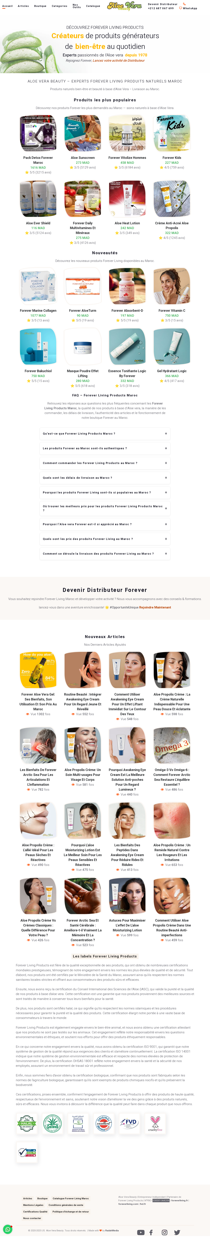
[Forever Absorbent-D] (127, 286)
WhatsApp (189, 8)
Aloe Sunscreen (83, 157)
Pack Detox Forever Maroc (38, 160)
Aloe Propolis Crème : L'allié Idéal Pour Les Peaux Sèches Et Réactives (38, 852)
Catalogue (93, 6)
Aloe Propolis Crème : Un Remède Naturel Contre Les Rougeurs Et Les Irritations (171, 852)
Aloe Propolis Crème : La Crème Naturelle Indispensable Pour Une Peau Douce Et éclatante (171, 702)
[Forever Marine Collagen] (38, 286)
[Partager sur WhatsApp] (37, 683)
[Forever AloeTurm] (82, 286)
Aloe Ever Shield (38, 223)
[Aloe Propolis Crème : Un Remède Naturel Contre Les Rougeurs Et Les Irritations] (172, 820)
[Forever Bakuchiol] (38, 346)
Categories (59, 6)
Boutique (40, 6)
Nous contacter (32, 1218)
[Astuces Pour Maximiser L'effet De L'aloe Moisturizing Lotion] (127, 895)
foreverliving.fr (179, 1200)
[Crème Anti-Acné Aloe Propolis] (172, 198)
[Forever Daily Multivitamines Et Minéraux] (82, 198)
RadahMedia (112, 1230)
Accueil (7, 6)
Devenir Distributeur (163, 4)
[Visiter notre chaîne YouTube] (139, 1230)
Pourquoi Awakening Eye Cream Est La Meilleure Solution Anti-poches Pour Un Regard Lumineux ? (127, 780)
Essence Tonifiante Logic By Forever (127, 373)
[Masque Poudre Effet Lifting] (82, 346)
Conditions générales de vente (66, 1205)
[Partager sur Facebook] (23, 683)
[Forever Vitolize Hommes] (127, 133)
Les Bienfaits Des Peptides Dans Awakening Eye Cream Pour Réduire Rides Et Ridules (127, 855)
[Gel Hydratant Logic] (172, 346)
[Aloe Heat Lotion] (127, 198)
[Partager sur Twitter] (30, 683)
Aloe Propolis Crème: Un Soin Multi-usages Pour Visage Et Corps (83, 775)
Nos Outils (77, 6)
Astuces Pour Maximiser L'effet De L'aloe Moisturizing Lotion (127, 925)
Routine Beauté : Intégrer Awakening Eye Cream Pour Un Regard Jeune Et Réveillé (82, 702)
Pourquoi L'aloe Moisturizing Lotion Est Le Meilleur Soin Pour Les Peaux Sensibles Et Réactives (83, 855)
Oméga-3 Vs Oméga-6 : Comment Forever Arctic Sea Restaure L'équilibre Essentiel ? (171, 777)
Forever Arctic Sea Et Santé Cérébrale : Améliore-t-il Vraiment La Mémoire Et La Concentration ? (83, 930)
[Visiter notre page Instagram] (164, 1230)
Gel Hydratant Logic (172, 371)
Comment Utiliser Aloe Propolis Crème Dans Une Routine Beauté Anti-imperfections (172, 928)
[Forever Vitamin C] (172, 286)
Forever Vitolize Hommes (127, 157)
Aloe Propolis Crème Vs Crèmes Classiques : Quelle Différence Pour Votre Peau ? (38, 928)
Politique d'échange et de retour (71, 1211)
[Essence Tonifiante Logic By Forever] (127, 346)
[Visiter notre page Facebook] (151, 1230)
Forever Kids (172, 157)
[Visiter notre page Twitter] (176, 1230)
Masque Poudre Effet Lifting (83, 373)
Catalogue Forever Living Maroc (71, 1198)
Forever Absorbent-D (127, 310)
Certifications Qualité (35, 1211)
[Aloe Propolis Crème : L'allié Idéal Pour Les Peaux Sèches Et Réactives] (38, 820)
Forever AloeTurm (82, 310)
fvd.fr (143, 1204)
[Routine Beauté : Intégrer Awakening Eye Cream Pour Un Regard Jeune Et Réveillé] (82, 669)
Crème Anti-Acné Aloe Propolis (172, 226)
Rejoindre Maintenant (155, 607)
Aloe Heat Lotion (127, 223)
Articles (23, 6)
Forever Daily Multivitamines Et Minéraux (83, 228)
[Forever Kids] (172, 133)
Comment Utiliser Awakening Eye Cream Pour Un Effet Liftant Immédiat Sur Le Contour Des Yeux (127, 704)
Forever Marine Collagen (38, 310)
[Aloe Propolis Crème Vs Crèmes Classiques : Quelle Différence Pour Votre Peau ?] (38, 895)
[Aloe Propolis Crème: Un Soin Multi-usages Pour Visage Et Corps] (82, 745)
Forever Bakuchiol (38, 371)
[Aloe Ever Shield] (38, 198)
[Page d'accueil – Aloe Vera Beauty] (124, 6)
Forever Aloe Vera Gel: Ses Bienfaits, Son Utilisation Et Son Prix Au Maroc (38, 702)
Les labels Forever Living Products (105, 956)
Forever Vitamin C (172, 310)
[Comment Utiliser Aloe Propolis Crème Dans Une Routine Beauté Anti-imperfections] (172, 895)
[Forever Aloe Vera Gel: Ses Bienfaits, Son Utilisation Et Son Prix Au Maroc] (38, 669)
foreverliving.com (128, 1204)
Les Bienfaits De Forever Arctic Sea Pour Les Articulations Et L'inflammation (38, 777)
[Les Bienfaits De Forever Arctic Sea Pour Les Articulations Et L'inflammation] (38, 745)
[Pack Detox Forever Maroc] (38, 133)
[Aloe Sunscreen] (82, 133)
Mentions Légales (33, 1205)
